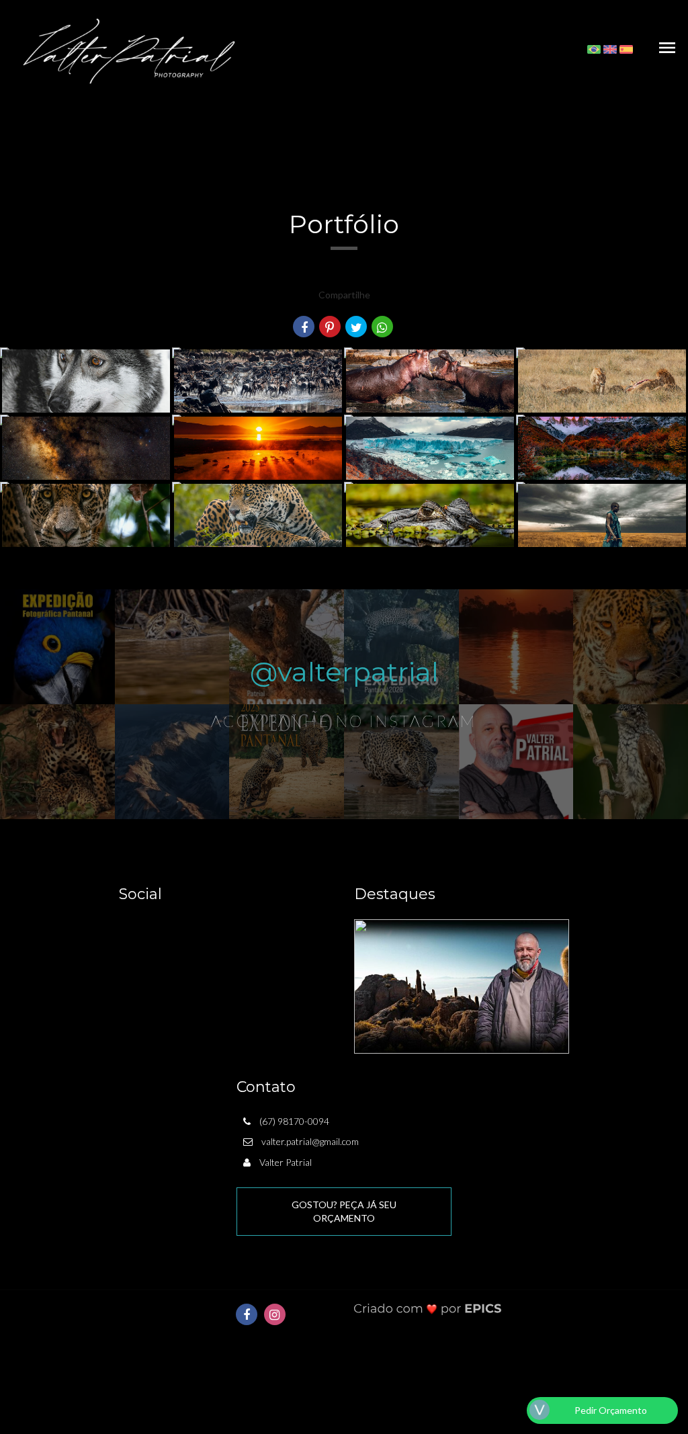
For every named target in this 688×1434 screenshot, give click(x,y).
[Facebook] (246, 1314)
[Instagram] (275, 1314)
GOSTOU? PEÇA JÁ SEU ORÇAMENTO (344, 1211)
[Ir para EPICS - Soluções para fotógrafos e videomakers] (427, 1308)
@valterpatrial (344, 671)
